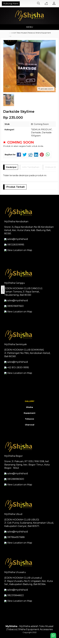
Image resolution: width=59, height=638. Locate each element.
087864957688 (16, 537)
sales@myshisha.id (17, 239)
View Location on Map (19, 250)
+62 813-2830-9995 (18, 367)
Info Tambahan (30, 167)
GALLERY (29, 401)
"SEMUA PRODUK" (41, 129)
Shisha (29, 407)
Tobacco (29, 419)
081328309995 (15, 244)
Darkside (36, 132)
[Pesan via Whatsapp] (46, 3)
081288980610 (15, 479)
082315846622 (15, 595)
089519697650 (15, 306)
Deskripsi (11, 167)
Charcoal (29, 425)
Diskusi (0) (51, 167)
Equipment (29, 413)
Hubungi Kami (10, 3)
